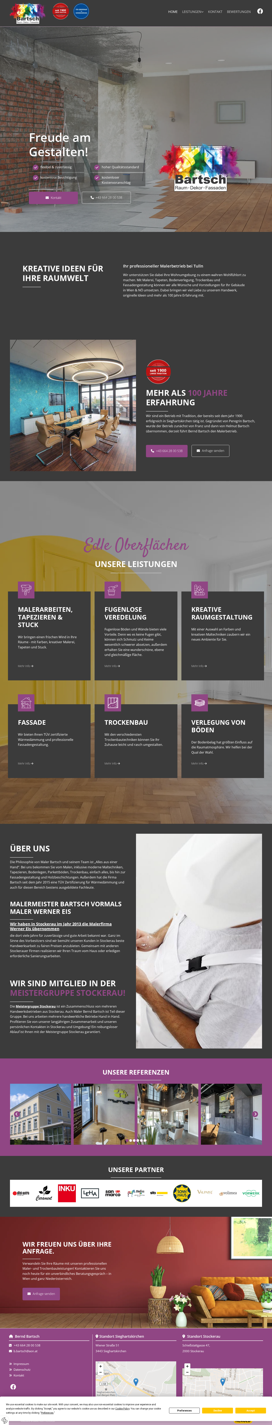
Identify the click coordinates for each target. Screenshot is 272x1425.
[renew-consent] (4, 1420)
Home (173, 12)
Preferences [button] (47, 1412)
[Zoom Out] (101, 1372)
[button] (53, 198)
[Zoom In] (101, 1366)
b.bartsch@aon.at (25, 1351)
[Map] (136, 1386)
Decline (217, 1410)
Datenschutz (22, 1370)
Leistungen (191, 12)
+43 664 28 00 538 (27, 1345)
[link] (193, 12)
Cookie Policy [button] (122, 1408)
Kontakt (215, 12)
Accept (251, 1410)
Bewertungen (239, 12)
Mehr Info (25, 666)
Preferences (184, 1410)
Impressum (21, 1364)
